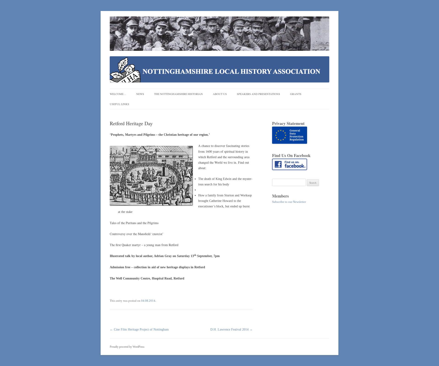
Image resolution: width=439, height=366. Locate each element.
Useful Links (119, 104)
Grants (295, 94)
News (140, 94)
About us (220, 94)
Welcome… (118, 94)
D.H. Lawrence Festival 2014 (231, 329)
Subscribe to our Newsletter (289, 201)
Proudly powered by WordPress (127, 346)
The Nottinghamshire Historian (178, 94)
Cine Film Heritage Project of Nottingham (139, 329)
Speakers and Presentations (258, 94)
